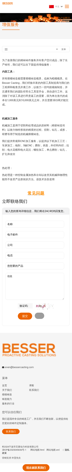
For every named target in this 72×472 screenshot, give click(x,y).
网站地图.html (37, 450)
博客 (31, 385)
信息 (9, 274)
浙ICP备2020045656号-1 (14, 450)
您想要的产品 (14, 260)
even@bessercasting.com (19, 367)
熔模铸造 (7, 394)
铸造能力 (7, 399)
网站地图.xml (53, 450)
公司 (9, 239)
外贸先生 (16, 458)
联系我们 (34, 390)
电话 (9, 250)
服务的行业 (8, 403)
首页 (4, 385)
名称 (9, 219)
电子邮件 (11, 229)
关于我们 (7, 390)
